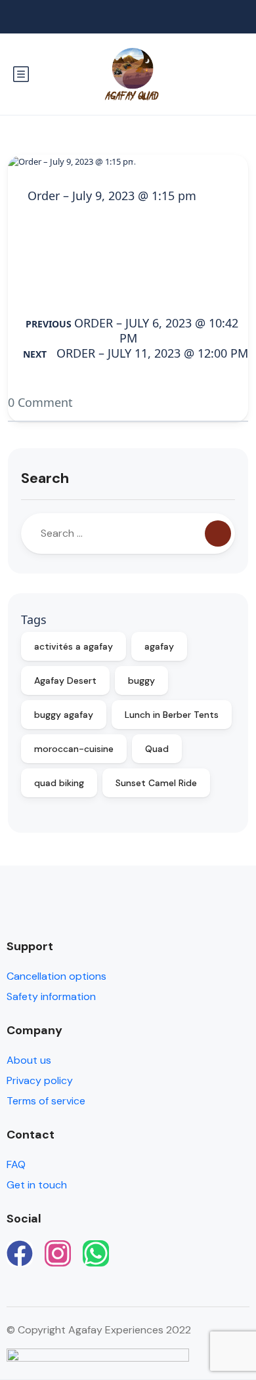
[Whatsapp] (96, 1253)
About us (29, 1060)
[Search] (218, 533)
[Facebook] (20, 1253)
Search (45, 478)
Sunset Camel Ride (156, 783)
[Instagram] (58, 1253)
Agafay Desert (65, 680)
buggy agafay (63, 715)
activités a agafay (73, 646)
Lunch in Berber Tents (172, 715)
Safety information (51, 996)
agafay (159, 646)
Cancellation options (56, 976)
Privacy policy (40, 1080)
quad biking (59, 783)
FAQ (16, 1164)
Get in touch (37, 1185)
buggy (141, 680)
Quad (157, 749)
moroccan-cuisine (74, 749)
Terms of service (46, 1101)
